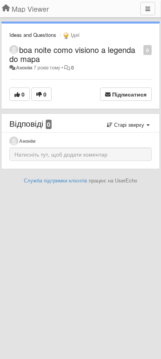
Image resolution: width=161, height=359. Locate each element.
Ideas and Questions (32, 34)
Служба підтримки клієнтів (55, 180)
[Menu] (147, 8)
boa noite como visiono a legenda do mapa (72, 54)
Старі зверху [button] (129, 124)
